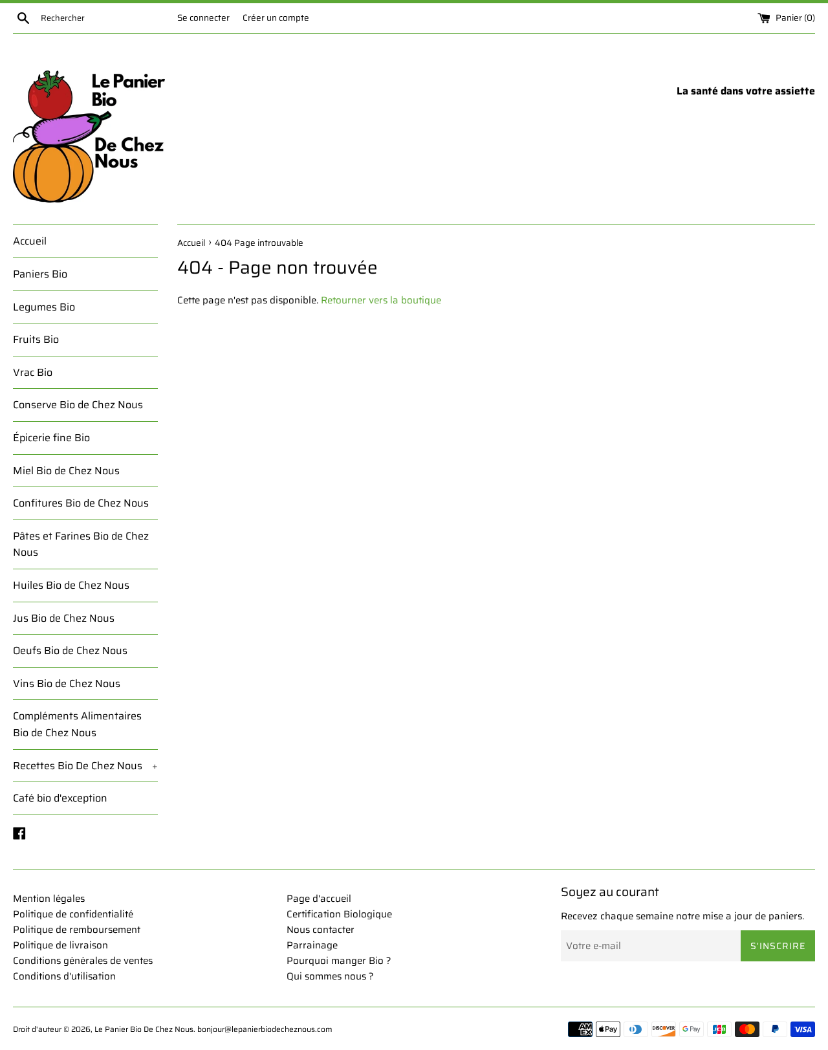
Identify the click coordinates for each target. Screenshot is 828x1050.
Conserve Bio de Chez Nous (78, 405)
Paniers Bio (40, 274)
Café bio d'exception (60, 798)
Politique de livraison (60, 945)
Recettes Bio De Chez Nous (85, 766)
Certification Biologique (339, 914)
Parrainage (312, 945)
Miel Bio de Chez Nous (66, 471)
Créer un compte (276, 18)
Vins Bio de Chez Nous (66, 683)
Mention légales (49, 898)
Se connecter (203, 18)
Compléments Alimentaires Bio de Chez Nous (77, 724)
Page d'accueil (319, 898)
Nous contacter (320, 929)
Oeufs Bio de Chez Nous (70, 650)
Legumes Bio (44, 307)
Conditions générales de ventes (83, 960)
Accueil (30, 241)
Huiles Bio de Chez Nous (71, 585)
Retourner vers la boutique (381, 300)
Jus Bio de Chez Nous (63, 618)
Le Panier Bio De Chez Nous (143, 1029)
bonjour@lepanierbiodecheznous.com (264, 1029)
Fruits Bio (36, 339)
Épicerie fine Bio (51, 438)
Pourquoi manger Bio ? (339, 960)
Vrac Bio (32, 372)
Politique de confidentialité (73, 914)
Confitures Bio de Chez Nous (81, 503)
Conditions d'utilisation (64, 976)
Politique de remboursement (76, 929)
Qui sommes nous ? (330, 976)
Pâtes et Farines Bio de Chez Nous (81, 544)
